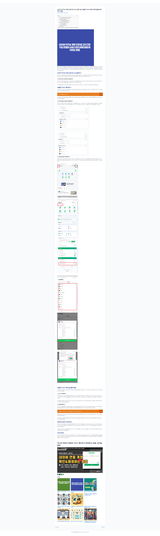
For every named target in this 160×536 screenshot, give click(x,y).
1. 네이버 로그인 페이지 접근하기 (65, 18)
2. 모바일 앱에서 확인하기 (65, 21)
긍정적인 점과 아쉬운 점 (63, 25)
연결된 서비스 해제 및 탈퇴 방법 (64, 22)
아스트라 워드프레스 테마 (85, 532)
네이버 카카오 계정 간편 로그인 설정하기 (65, 17)
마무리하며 (61, 26)
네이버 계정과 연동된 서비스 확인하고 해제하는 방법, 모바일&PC (68, 27)
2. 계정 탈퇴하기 (64, 24)
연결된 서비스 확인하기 (63, 19)
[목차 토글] (77, 16)
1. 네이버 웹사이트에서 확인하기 (65, 20)
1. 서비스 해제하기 (63, 23)
